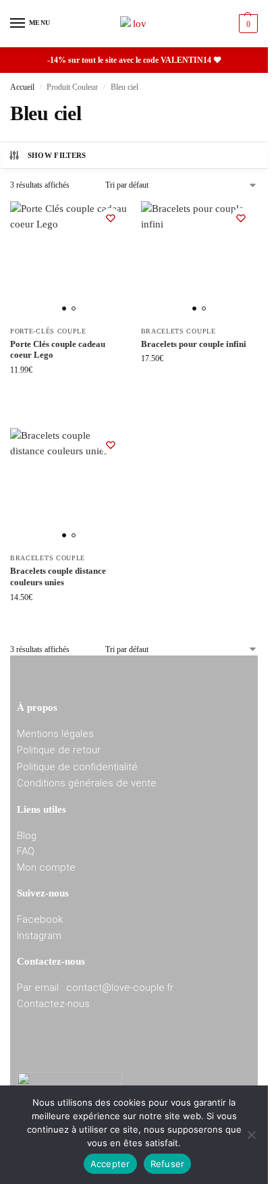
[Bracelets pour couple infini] (199, 260)
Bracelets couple (178, 331)
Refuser (167, 1163)
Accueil (22, 87)
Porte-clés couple (48, 331)
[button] (246, 23)
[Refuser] (251, 1134)
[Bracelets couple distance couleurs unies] (69, 486)
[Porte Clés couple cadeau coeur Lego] (69, 260)
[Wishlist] (111, 218)
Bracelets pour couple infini (193, 344)
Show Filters (57, 155)
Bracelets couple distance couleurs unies (58, 576)
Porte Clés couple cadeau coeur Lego (57, 349)
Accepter (110, 1163)
